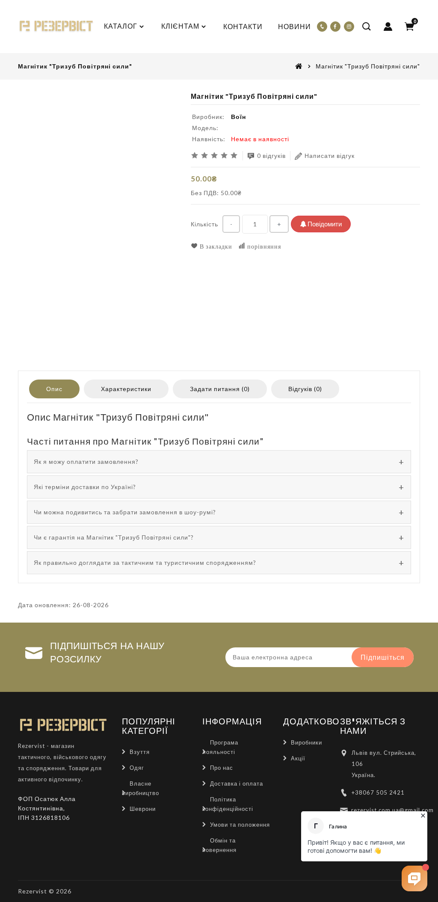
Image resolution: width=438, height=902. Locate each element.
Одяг (137, 767)
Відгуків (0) (305, 388)
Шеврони (143, 808)
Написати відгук (330, 155)
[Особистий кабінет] (388, 26)
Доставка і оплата (236, 783)
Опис (54, 388)
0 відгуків (271, 155)
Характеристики (126, 388)
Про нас (221, 767)
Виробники (306, 742)
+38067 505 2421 (378, 792)
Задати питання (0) (220, 388)
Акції (298, 758)
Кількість (204, 224)
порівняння (263, 246)
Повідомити (324, 224)
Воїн (238, 116)
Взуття (140, 751)
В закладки (215, 246)
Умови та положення (240, 824)
